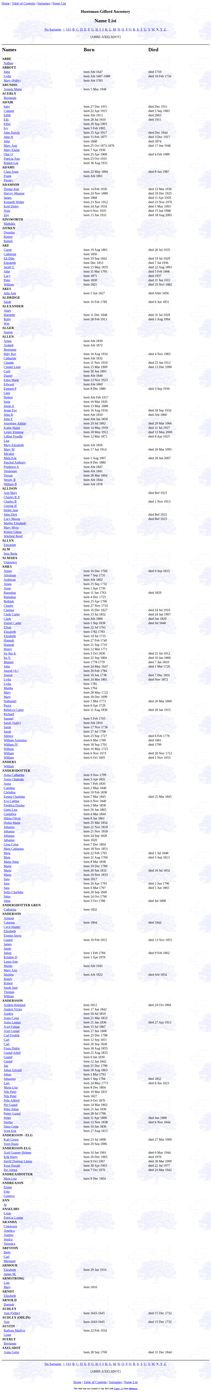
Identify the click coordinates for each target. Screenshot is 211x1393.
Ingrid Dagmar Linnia (18, 1161)
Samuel (8, 718)
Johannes (10, 1079)
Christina (9, 792)
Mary (7, 692)
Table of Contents (23, 3)
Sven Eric (10, 1131)
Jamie (7, 948)
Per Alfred (10, 1170)
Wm (6, 323)
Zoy (6, 215)
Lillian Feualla (13, 436)
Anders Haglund (14, 1005)
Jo (5, 1204)
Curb (7, 371)
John (7, 72)
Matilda (9, 974)
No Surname (53, 29)
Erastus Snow (13, 935)
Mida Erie (10, 458)
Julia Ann (10, 293)
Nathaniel (10, 701)
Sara (6, 879)
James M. (10, 1274)
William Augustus (15, 740)
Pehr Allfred (12, 1100)
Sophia (8, 1122)
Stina (7, 896)
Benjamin (10, 98)
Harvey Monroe (14, 193)
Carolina (9, 788)
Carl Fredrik (12, 1035)
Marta (7, 870)
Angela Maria (13, 89)
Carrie (8, 250)
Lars (6, 1083)
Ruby (7, 319)
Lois (6, 1282)
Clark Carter (12, 614)
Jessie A (9, 406)
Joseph (8, 332)
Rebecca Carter (14, 710)
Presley (8, 180)
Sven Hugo (11, 1144)
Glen (7, 393)
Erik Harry (11, 1157)
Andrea (8, 1235)
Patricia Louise (13, 1217)
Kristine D (10, 957)
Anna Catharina (14, 775)
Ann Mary (10, 493)
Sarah (7, 302)
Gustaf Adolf (12, 1052)
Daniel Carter (12, 623)
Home (6, 3)
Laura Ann (11, 961)
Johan (7, 953)
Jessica (8, 1239)
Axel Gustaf (12, 1031)
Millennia (133, 1388)
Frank (7, 176)
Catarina (9, 922)
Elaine (8, 1187)
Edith (7, 115)
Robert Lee (11, 163)
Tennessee (10, 471)
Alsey (7, 310)
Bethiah (9, 601)
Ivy (6, 128)
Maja (7, 853)
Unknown (10, 562)
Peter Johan (11, 1109)
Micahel (9, 454)
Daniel (8, 375)
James (8, 197)
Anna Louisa (12, 1022)
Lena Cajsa (11, 844)
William (9, 284)
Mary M (9, 449)
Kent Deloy (11, 206)
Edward (9, 384)
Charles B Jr (12, 497)
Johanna (9, 827)
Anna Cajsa (11, 1018)
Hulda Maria (12, 822)
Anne (7, 588)
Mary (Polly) (12, 80)
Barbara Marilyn (14, 1330)
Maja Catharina (14, 848)
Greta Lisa (10, 809)
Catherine (10, 254)
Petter (7, 1118)
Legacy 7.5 (118, 1388)
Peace (7, 705)
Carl (6, 1039)
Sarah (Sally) (12, 723)
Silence (8, 736)
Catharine (10, 358)
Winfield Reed (13, 536)
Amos (8, 341)
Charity (8, 605)
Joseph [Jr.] (11, 671)
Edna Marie (11, 380)
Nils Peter (10, 1092)
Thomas (9, 992)
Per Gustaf (11, 1105)
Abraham (10, 575)
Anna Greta (11, 1352)
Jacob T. (9, 267)
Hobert (8, 397)
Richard (9, 714)
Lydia (7, 76)
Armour (9, 918)
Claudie (9, 362)
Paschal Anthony (15, 462)
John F (8, 419)
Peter (7, 280)
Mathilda (9, 223)
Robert (8, 237)
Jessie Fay (10, 410)
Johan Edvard (13, 1070)
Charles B (10, 501)
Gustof (8, 940)
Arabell (8, 345)
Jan (6, 1065)
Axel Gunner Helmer (17, 1152)
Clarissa (9, 610)
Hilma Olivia (12, 818)
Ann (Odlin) (12, 1313)
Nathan (8, 63)
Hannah (9, 640)
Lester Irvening (13, 432)
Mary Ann (10, 145)
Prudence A (11, 467)
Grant (7, 1335)
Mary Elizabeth (14, 445)
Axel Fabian (12, 1026)
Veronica (9, 1243)
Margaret (9, 1261)
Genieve (9, 1196)
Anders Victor (13, 1009)
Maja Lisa (10, 1178)
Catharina (10, 909)
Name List (59, 3)
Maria (7, 866)
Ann (6, 1322)
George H (10, 506)
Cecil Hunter (12, 927)
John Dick (10, 514)
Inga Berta (10, 553)
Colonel (9, 111)
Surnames (43, 3)
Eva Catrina (11, 801)
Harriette (9, 315)
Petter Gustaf (12, 1113)
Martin (8, 966)
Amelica (9, 1230)
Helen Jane (11, 510)
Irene (7, 401)
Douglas (9, 232)
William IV (11, 744)
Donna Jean (11, 189)
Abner (8, 571)
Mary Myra (11, 527)
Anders (8, 1013)
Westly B (10, 480)
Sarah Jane (11, 987)
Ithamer (9, 662)
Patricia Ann (12, 158)
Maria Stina (11, 861)
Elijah (7, 627)
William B (10, 484)
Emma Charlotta (14, 796)
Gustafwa (10, 814)
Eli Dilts (9, 258)
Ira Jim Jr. (10, 653)
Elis (6, 119)
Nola (7, 210)
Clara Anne (11, 171)
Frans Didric (12, 1048)
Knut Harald (12, 1165)
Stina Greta (11, 1126)
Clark (7, 618)
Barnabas (10, 592)
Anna (7, 783)
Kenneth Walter (14, 202)
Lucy (7, 276)
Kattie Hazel (12, 427)
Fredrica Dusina (14, 805)
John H (8, 137)
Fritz (7, 1191)
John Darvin (12, 132)
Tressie (8, 475)
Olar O (8, 154)
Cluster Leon (12, 367)
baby (7, 106)
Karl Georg (11, 1139)
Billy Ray (10, 354)
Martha (8, 688)
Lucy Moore (12, 519)
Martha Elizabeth (15, 523)
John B (8, 414)
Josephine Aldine (15, 423)
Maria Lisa (11, 1087)
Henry (8, 649)
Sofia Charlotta (13, 892)
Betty (7, 1252)
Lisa (6, 440)
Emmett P (10, 388)
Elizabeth (10, 263)
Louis (7, 1213)
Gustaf (8, 1057)
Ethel (7, 124)
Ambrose (10, 579)
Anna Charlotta (14, 779)
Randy (8, 979)
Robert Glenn (12, 532)
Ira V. (7, 658)
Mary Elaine (12, 150)
